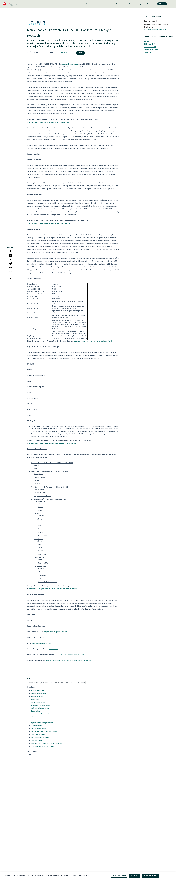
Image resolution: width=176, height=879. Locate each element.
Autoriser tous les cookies (150, 875)
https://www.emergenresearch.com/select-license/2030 (92, 341)
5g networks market (37, 690)
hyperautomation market (39, 702)
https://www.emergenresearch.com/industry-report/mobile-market (52, 443)
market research (70, 682)
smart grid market (36, 740)
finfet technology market (39, 720)
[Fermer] (173, 876)
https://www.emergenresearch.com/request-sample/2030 (49, 122)
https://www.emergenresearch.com (155, 29)
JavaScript (147, 52)
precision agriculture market (40, 714)
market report (81, 682)
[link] (89, 4)
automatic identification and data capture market (47, 743)
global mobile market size (70, 64)
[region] (88, 875)
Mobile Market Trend (46, 682)
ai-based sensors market (39, 693)
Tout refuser (134, 875)
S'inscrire (162, 4)
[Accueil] (11, 4)
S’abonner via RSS (150, 47)
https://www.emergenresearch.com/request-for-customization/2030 (53, 589)
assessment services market (40, 737)
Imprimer (147, 41)
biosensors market (37, 696)
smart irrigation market (38, 734)
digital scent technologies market (42, 723)
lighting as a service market (39, 717)
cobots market (35, 699)
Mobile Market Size (33, 682)
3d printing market (37, 726)
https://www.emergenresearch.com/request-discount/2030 (49, 223)
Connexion (150, 4)
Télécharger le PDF (150, 44)
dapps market (35, 711)
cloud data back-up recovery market (42, 746)
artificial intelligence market (40, 708)
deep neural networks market (40, 705)
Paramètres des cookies (119, 875)
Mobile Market (59, 682)
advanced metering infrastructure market (44, 731)
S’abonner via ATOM (151, 50)
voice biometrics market (38, 729)
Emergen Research (64, 52)
